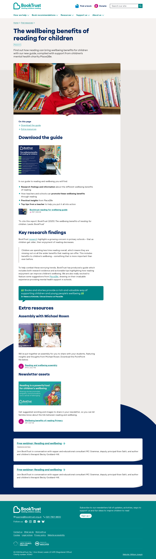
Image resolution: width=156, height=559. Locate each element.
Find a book (86, 6)
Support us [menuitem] (81, 15)
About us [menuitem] (96, 15)
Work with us (40, 532)
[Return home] (27, 6)
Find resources (27, 23)
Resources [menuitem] (66, 15)
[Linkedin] (34, 521)
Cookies (16, 535)
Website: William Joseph (133, 554)
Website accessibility (56, 535)
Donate (102, 6)
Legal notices (27, 535)
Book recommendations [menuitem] (43, 15)
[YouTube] (39, 521)
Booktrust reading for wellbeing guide (48, 209)
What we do (29, 532)
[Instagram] (30, 521)
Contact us (17, 532)
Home (15, 23)
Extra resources (28, 129)
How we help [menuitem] (20, 15)
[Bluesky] (43, 521)
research (33, 239)
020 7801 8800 (53, 517)
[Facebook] (26, 521)
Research (17, 45)
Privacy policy (40, 535)
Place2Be (54, 276)
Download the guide (31, 125)
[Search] (140, 6)
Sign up (85, 515)
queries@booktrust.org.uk (28, 517)
